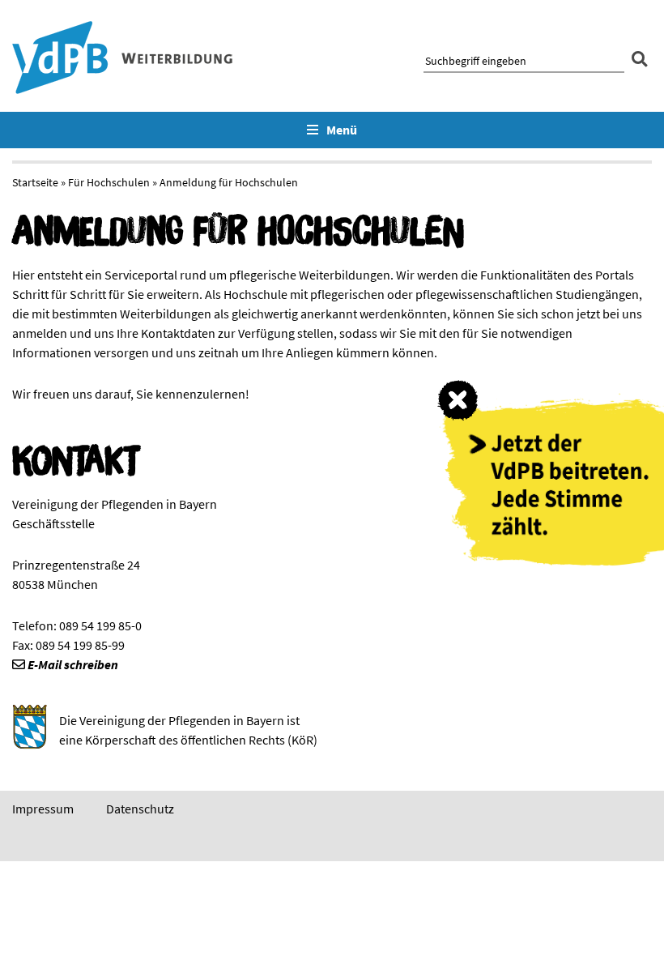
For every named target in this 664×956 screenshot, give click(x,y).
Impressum (43, 808)
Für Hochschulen (109, 182)
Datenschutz (140, 808)
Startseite (35, 182)
